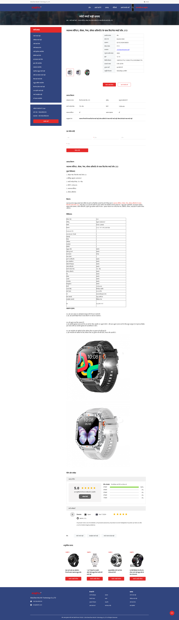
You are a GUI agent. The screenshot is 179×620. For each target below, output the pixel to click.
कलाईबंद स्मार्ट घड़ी (93, 536)
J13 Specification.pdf (123, 49)
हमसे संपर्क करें (92, 605)
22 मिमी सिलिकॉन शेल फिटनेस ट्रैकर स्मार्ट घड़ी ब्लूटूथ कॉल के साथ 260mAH (137, 572)
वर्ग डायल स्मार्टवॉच (37, 98)
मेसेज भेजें (77, 150)
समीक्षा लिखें (85, 496)
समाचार (106, 595)
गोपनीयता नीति (108, 605)
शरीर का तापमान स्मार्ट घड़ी (39, 75)
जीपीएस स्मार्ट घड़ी (37, 39)
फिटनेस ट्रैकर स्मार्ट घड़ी (39, 86)
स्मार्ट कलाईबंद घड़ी (37, 94)
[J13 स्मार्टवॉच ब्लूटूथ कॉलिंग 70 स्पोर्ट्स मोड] (83, 50)
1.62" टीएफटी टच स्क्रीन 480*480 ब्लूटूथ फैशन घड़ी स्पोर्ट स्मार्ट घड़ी (94, 572)
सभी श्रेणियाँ (132, 605)
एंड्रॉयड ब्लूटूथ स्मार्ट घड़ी (39, 71)
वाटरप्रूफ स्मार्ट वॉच (38, 59)
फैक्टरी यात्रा (92, 598)
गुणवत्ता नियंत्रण (93, 602)
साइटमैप (106, 602)
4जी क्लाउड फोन (37, 47)
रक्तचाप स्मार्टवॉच (37, 67)
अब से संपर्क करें (124, 84)
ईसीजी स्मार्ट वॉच (37, 55)
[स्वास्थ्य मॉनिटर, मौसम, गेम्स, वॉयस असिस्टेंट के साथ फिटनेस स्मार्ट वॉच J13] (73, 559)
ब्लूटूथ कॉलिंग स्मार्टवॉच (38, 82)
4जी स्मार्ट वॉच (36, 43)
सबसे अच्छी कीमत (109, 84)
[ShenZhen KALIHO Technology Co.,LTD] (36, 7)
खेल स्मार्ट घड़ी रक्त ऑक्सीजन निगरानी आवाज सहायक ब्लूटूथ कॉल (73, 571)
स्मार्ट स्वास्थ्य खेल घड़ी (109, 536)
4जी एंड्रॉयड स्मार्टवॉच (38, 51)
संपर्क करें (45, 121)
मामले (106, 598)
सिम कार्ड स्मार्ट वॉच (37, 79)
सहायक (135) (83, 518)
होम (67, 20)
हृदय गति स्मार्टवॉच (37, 63)
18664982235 (42, 112)
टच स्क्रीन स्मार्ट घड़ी (38, 90)
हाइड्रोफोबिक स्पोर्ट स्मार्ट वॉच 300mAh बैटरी (115, 571)
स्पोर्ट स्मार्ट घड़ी (73, 20)
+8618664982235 (43, 116)
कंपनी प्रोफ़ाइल (93, 595)
